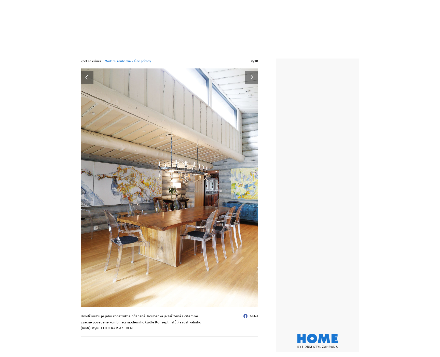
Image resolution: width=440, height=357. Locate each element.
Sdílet (254, 316)
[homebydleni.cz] (317, 341)
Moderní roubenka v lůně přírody (128, 61)
